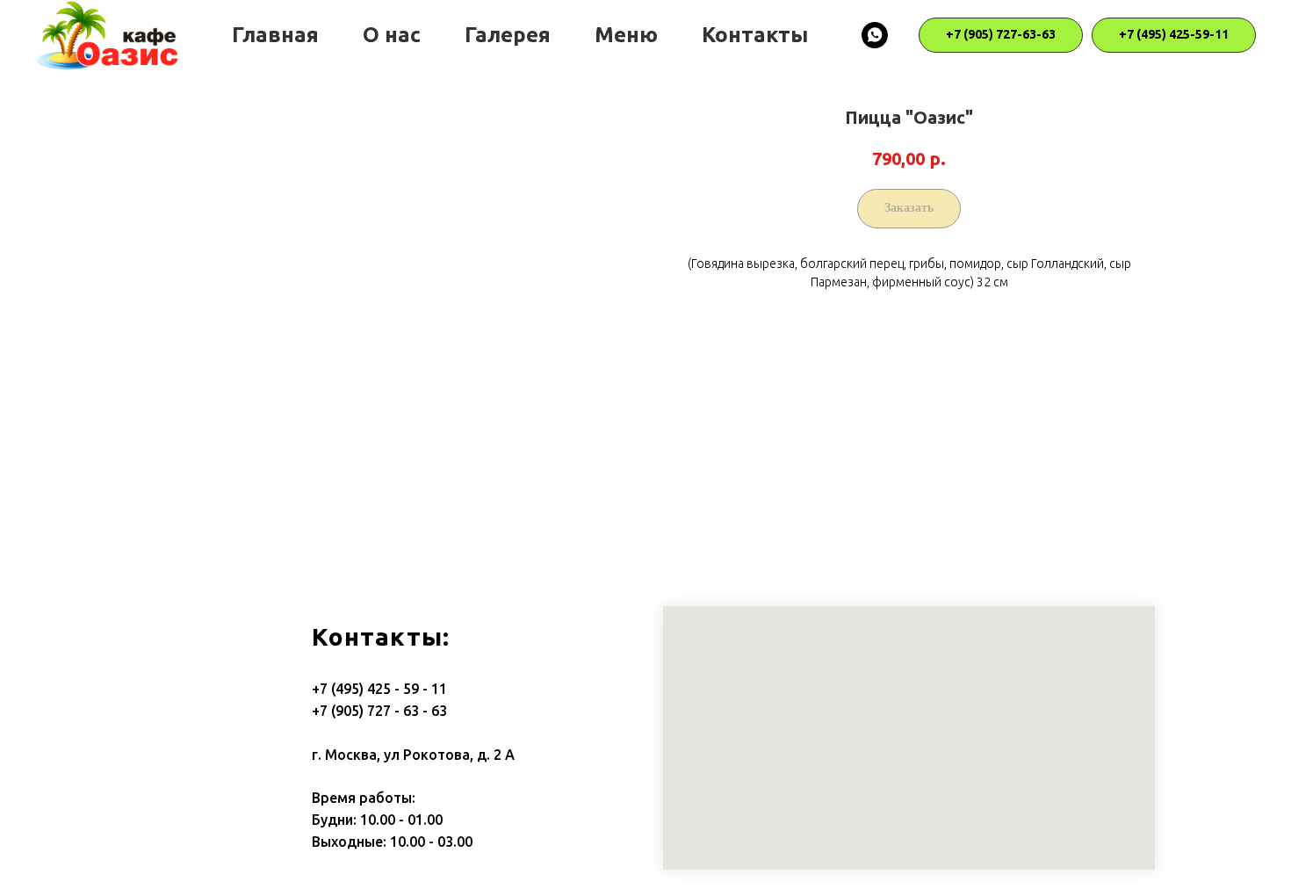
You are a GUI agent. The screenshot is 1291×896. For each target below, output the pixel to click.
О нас (392, 35)
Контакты (755, 35)
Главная (275, 35)
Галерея (508, 35)
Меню (626, 35)
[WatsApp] (875, 35)
